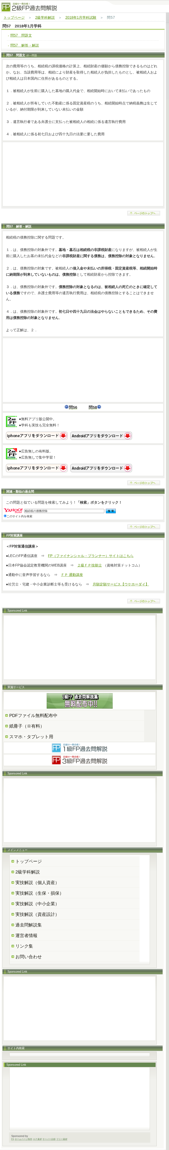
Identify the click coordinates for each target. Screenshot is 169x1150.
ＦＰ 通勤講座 (72, 575)
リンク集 (24, 946)
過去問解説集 (28, 924)
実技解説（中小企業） (37, 903)
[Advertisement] (83, 174)
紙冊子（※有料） (26, 726)
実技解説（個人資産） (37, 882)
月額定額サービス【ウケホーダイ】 (121, 584)
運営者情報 (26, 935)
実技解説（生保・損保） (39, 893)
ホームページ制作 (23, 1139)
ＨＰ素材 (37, 1139)
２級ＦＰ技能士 (89, 565)
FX (12, 1139)
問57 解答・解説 (24, 45)
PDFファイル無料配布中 (33, 715)
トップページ (14, 17)
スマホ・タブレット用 (31, 736)
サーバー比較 (49, 1139)
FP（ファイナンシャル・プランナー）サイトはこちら (91, 556)
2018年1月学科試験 (80, 17)
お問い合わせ (28, 956)
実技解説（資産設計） (37, 914)
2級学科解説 (45, 17)
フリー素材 (61, 1139)
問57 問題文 (21, 35)
